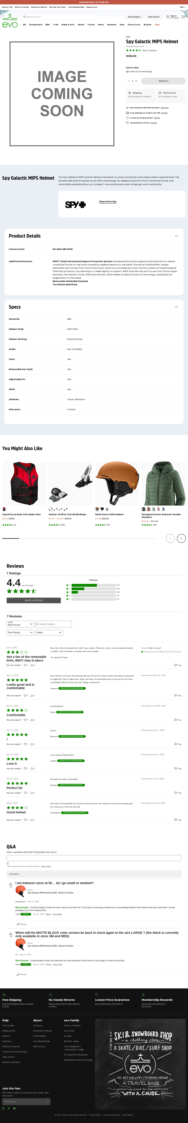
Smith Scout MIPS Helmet (109, 515)
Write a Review (34, 600)
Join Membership (76, 7)
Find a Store (154, 17)
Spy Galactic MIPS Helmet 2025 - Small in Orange (50, 892)
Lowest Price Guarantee (14, 1052)
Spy (128, 37)
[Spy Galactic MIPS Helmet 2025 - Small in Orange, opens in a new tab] (20, 891)
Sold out (163, 81)
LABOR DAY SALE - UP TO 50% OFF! (94, 2)
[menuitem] (24, 25)
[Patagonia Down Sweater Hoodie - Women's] (164, 483)
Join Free (164, 108)
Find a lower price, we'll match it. (109, 1004)
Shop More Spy (108, 202)
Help (5, 1020)
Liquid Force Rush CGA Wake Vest (21, 515)
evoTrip (67, 1036)
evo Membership (41, 1041)
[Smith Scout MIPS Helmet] (117, 483)
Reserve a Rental (39, 7)
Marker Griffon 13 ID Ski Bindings (67, 515)
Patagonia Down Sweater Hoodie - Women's (162, 516)
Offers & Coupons (11, 1046)
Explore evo (91, 7)
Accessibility (127, 1115)
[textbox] (94, 858)
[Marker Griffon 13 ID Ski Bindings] (71, 483)
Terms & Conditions (111, 1115)
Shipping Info (8, 1031)
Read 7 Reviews (149, 50)
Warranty (6, 1041)
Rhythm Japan (71, 1041)
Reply (48, 914)
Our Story (38, 1026)
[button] (93, 585)
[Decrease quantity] (129, 81)
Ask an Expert (134, 17)
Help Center (8, 1057)
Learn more (46, 866)
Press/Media (39, 1036)
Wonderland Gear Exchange (78, 1060)
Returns (6, 1036)
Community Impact (42, 1031)
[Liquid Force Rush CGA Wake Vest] (24, 483)
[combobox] (58, 17)
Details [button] (164, 113)
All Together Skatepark (75, 1055)
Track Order (8, 1026)
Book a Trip (7, 7)
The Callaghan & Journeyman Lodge (74, 1048)
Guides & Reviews (11, 1062)
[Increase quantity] (136, 81)
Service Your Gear (57, 7)
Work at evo (39, 1046)
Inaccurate (57, 914)
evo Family (71, 1020)
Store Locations (72, 1026)
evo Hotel (69, 1031)
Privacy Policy (95, 1115)
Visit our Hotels (22, 7)
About (37, 1020)
